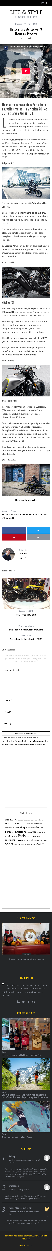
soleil (42, 840)
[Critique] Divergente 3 (19, 1189)
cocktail (30, 823)
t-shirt (20, 844)
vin (29, 844)
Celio (17, 824)
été (42, 844)
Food (26, 954)
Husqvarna (7, 514)
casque (12, 824)
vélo (38, 844)
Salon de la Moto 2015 (26, 614)
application (24, 820)
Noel (15, 836)
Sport (4, 1091)
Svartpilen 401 (27, 514)
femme (39, 827)
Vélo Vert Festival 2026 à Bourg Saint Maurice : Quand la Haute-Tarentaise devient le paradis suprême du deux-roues (25, 1096)
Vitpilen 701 (8, 518)
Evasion (18, 24)
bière (7, 823)
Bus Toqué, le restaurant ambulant (26, 628)
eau (34, 827)
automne (31, 820)
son (45, 840)
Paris (22, 835)
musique (9, 836)
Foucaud (27, 38)
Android (17, 820)
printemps (35, 836)
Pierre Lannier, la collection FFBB (26, 637)
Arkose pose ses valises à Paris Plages (17, 1137)
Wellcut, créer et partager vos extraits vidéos (25, 1161)
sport (9, 844)
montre (41, 832)
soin (38, 840)
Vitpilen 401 (41, 514)
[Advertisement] (26, 778)
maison (29, 832)
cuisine (30, 828)
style (15, 844)
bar (36, 820)
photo (28, 836)
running (20, 840)
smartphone (32, 840)
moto (16, 514)
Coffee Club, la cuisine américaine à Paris (24, 1212)
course (7, 828)
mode (35, 831)
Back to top (24, 1246)
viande (25, 844)
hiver (11, 832)
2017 (12, 819)
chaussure (22, 824)
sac (25, 840)
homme (20, 831)
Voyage (33, 844)
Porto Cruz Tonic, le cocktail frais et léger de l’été (21, 1054)
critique (23, 827)
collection (38, 823)
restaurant (11, 839)
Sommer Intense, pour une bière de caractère (26, 959)
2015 (7, 820)
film (7, 831)
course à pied (14, 827)
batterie (40, 820)
